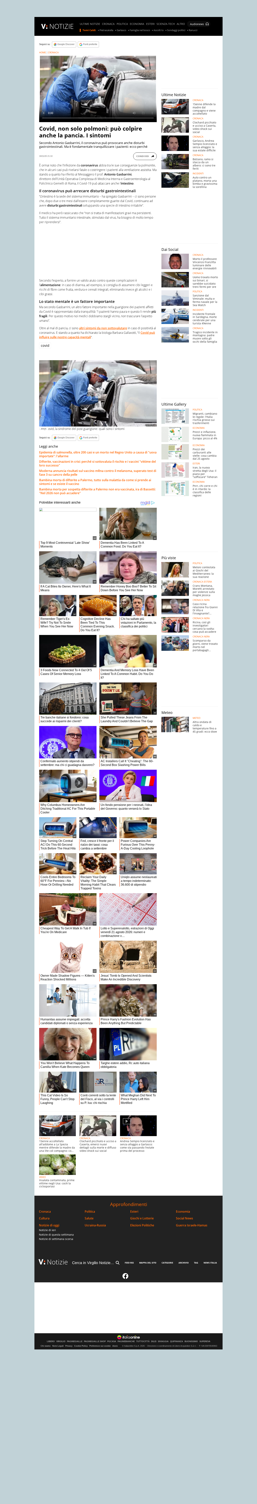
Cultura (44, 1218)
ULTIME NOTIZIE (90, 24)
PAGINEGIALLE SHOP (95, 1341)
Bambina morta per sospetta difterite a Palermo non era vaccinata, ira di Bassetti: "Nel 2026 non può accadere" (97, 491)
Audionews (197, 24)
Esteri (134, 1211)
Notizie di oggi (49, 1225)
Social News (184, 1218)
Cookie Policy (81, 1346)
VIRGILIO (60, 1341)
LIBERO (51, 1341)
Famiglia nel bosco (140, 30)
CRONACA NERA (201, 600)
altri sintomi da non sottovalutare (103, 328)
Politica (90, 1211)
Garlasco (121, 30)
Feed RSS (129, 1262)
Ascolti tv (159, 30)
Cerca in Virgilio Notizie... (93, 1263)
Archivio (184, 1262)
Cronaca (45, 1211)
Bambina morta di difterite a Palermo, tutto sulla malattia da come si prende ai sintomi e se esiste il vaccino (95, 482)
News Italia (210, 1262)
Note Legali (58, 1346)
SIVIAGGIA (163, 1341)
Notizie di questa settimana (56, 1234)
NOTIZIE (61, 26)
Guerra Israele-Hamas (191, 1225)
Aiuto (115, 1346)
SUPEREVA (204, 1341)
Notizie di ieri (47, 1230)
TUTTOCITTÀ (143, 1341)
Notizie (57, 1262)
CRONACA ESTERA (202, 581)
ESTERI (150, 24)
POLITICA (122, 24)
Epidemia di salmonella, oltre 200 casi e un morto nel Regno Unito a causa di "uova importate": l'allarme (98, 454)
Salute (89, 1218)
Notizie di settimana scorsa (56, 1239)
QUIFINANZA (176, 1341)
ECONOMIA (137, 24)
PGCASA (111, 1341)
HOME (42, 52)
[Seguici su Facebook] (125, 1277)
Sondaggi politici (176, 30)
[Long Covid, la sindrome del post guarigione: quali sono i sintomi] (98, 393)
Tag (196, 1262)
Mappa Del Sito (147, 1262)
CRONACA (108, 24)
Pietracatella (106, 30)
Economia (183, 1211)
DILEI (153, 1341)
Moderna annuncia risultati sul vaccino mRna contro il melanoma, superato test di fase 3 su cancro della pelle (97, 473)
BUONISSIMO (191, 1341)
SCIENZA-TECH (166, 24)
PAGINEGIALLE (74, 1341)
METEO (196, 718)
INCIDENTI (198, 173)
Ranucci (193, 30)
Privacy (68, 1346)
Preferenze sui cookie (100, 1346)
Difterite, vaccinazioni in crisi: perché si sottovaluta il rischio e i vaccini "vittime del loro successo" (97, 463)
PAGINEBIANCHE (126, 1341)
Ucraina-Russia (95, 1225)
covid (45, 345)
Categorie (167, 1262)
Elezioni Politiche (142, 1225)
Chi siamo (46, 1346)
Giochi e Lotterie (142, 1218)
